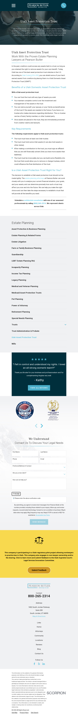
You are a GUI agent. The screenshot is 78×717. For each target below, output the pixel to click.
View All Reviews (39, 388)
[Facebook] (34, 664)
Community (39, 636)
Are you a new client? (19, 473)
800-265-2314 (39, 596)
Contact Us (39, 654)
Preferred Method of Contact (22, 466)
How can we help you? (20, 480)
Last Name (44, 452)
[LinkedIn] (43, 664)
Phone (15, 459)
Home (39, 627)
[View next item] (42, 426)
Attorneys (39, 631)
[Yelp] (39, 664)
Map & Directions (39, 616)
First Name (16, 452)
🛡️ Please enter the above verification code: (27, 498)
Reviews (39, 645)
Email (42, 459)
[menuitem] (39, 229)
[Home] (38, 5)
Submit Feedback (39, 570)
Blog (39, 649)
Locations (39, 640)
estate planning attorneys (34, 178)
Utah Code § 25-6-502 (30, 75)
